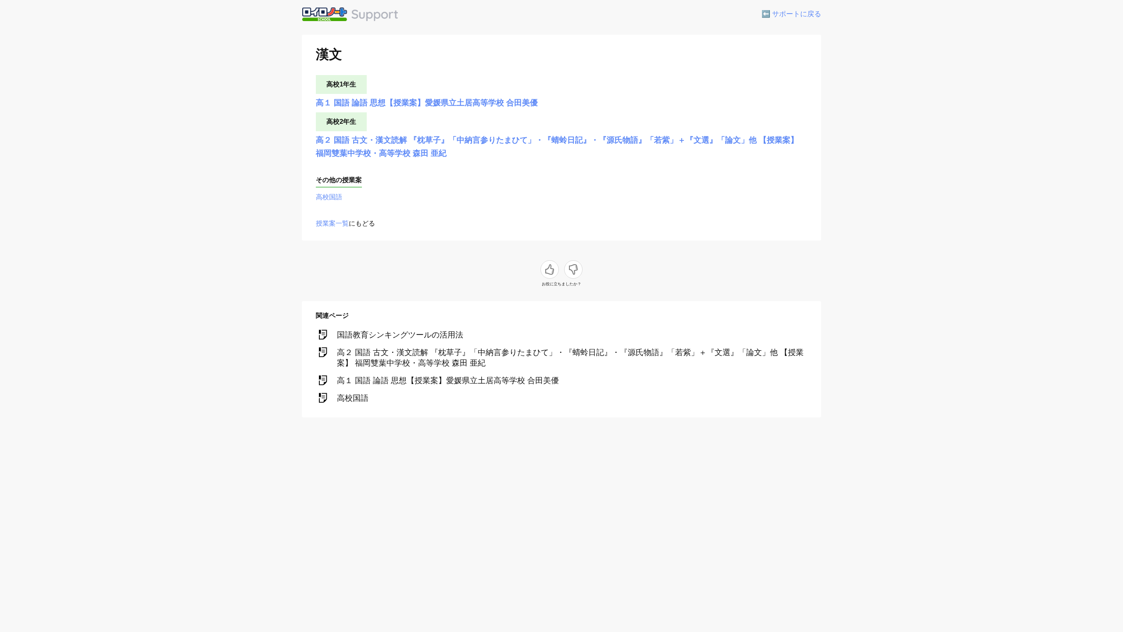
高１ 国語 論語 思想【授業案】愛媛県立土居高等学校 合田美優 (427, 102)
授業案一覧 (332, 223)
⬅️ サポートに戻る (791, 14)
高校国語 (329, 197)
